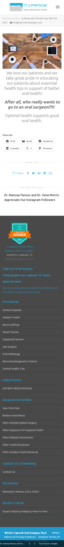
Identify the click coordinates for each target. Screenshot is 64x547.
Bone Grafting (11, 324)
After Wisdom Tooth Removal (20, 452)
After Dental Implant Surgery (20, 422)
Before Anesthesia (14, 415)
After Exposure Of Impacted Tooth (23, 430)
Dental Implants (12, 310)
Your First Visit (11, 408)
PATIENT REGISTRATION (17, 388)
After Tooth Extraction (16, 444)
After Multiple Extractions (18, 437)
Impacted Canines (13, 339)
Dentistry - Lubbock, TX (19, 254)
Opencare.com (25, 258)
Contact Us (9, 471)
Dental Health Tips (14, 368)
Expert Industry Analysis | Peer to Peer (25, 511)
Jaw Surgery (10, 346)
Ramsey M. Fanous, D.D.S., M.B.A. (21, 491)
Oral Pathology (11, 354)
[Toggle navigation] (57, 7)
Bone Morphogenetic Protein (20, 361)
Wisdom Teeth (11, 317)
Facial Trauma (11, 332)
